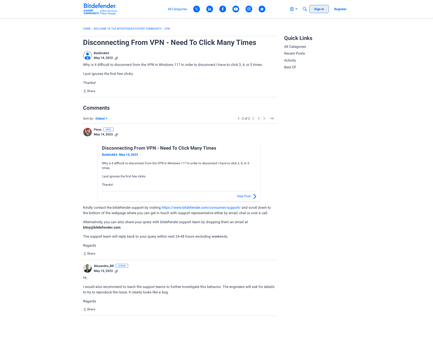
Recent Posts (294, 53)
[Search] (305, 9)
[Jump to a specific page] (271, 118)
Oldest (100, 119)
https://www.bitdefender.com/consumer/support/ (201, 207)
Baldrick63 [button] (101, 53)
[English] (100, 9)
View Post (244, 196)
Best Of (290, 67)
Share (89, 91)
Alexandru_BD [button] (104, 266)
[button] (87, 55)
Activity (290, 60)
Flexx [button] (97, 129)
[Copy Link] (116, 58)
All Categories (295, 46)
